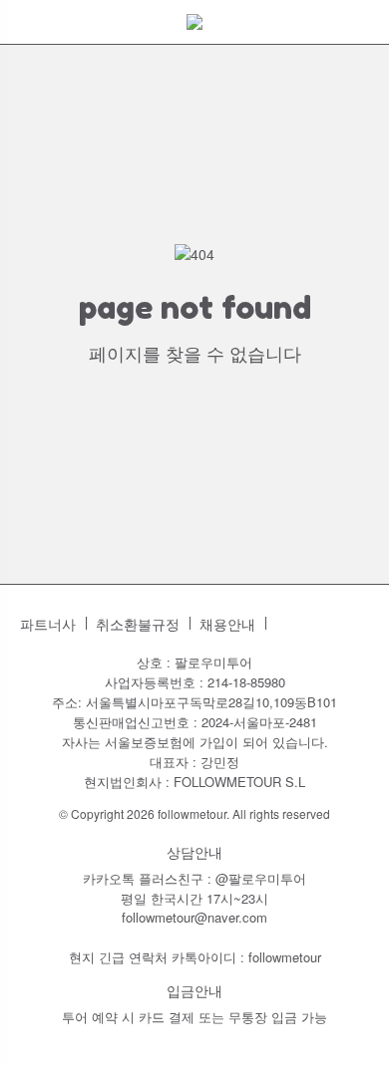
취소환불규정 (138, 624)
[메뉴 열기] (24, 29)
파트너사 (48, 624)
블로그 (323, 624)
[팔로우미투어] (194, 22)
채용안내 (227, 624)
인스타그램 (291, 624)
